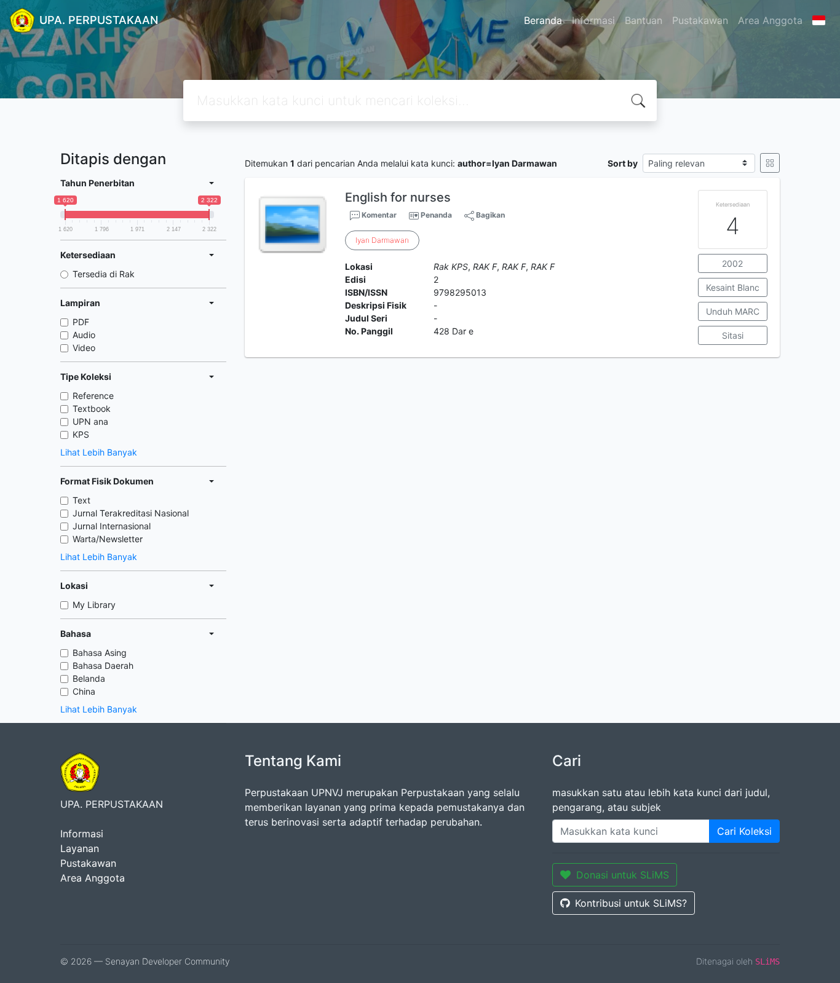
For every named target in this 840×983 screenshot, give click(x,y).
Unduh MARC (732, 311)
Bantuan (643, 20)
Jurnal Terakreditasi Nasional (131, 513)
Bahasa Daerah (103, 665)
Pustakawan (700, 20)
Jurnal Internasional (112, 526)
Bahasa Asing (100, 652)
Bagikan (489, 214)
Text (81, 500)
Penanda (436, 214)
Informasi (593, 20)
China (84, 691)
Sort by (623, 163)
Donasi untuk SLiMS (622, 875)
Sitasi (732, 335)
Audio (84, 335)
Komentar (378, 214)
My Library (94, 604)
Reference (93, 395)
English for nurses (398, 197)
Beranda (543, 20)
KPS (81, 434)
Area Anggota (770, 20)
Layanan (79, 848)
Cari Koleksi (744, 831)
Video (84, 347)
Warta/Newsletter (108, 539)
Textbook (92, 408)
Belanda (89, 678)
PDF (81, 322)
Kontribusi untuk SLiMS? (631, 903)
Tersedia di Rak (104, 274)
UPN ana (90, 421)
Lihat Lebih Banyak (98, 452)
